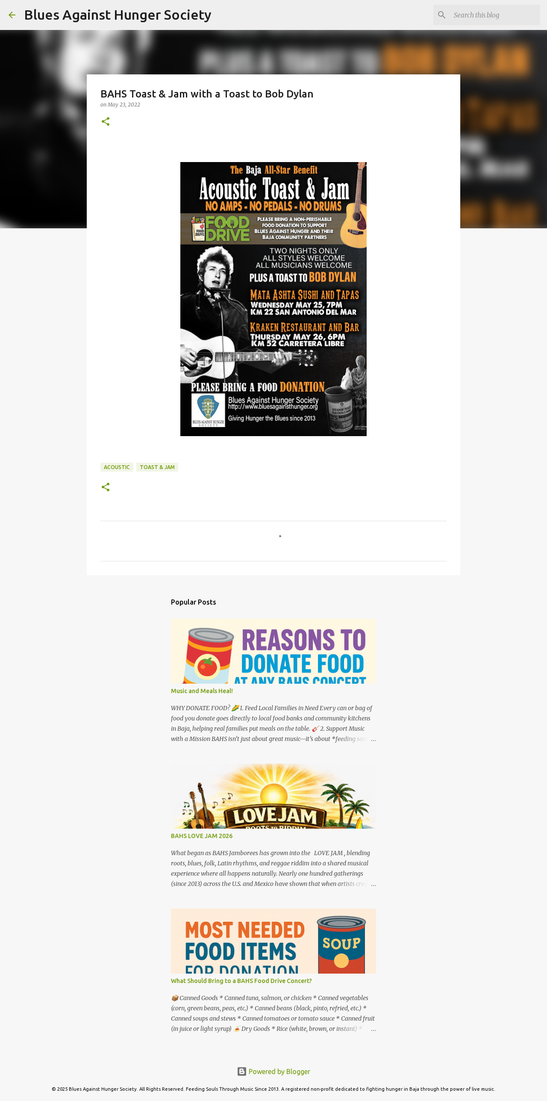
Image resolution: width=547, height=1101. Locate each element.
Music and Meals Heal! (202, 691)
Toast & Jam (157, 467)
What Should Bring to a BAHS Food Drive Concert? (241, 980)
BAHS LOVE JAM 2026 (201, 835)
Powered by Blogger (278, 1071)
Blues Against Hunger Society (118, 14)
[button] (105, 122)
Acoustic (117, 467)
